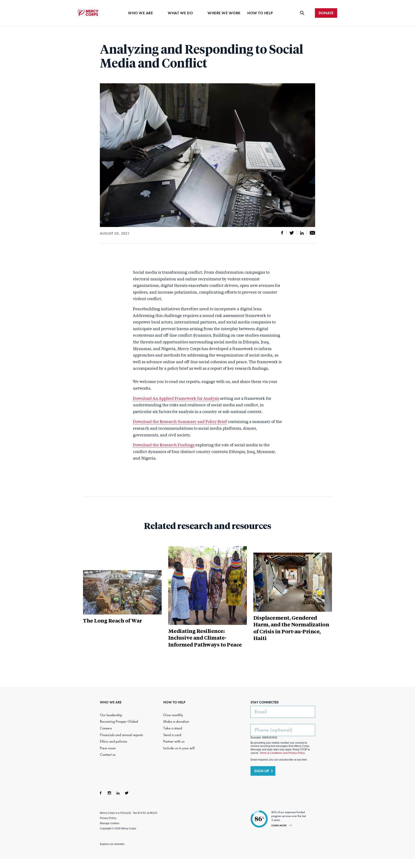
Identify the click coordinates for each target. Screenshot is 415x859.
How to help (260, 13)
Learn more (279, 825)
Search (302, 13)
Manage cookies (109, 823)
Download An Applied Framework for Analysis (176, 399)
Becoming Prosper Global (119, 721)
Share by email (312, 233)
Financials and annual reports (121, 735)
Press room (108, 748)
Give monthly (173, 715)
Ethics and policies (113, 741)
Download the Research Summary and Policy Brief (180, 422)
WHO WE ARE (110, 702)
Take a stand (172, 728)
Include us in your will (179, 748)
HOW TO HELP (174, 702)
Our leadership (111, 715)
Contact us (107, 754)
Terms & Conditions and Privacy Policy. (282, 752)
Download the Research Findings (164, 445)
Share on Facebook (282, 233)
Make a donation (176, 721)
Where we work (224, 13)
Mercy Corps (88, 12)
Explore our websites (112, 844)
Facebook (100, 793)
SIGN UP (261, 771)
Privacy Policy (108, 818)
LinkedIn (118, 793)
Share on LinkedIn (302, 233)
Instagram (109, 793)
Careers (106, 728)
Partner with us (173, 741)
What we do (180, 13)
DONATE (326, 13)
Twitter (126, 793)
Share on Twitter (291, 233)
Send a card (172, 735)
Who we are (140, 13)
